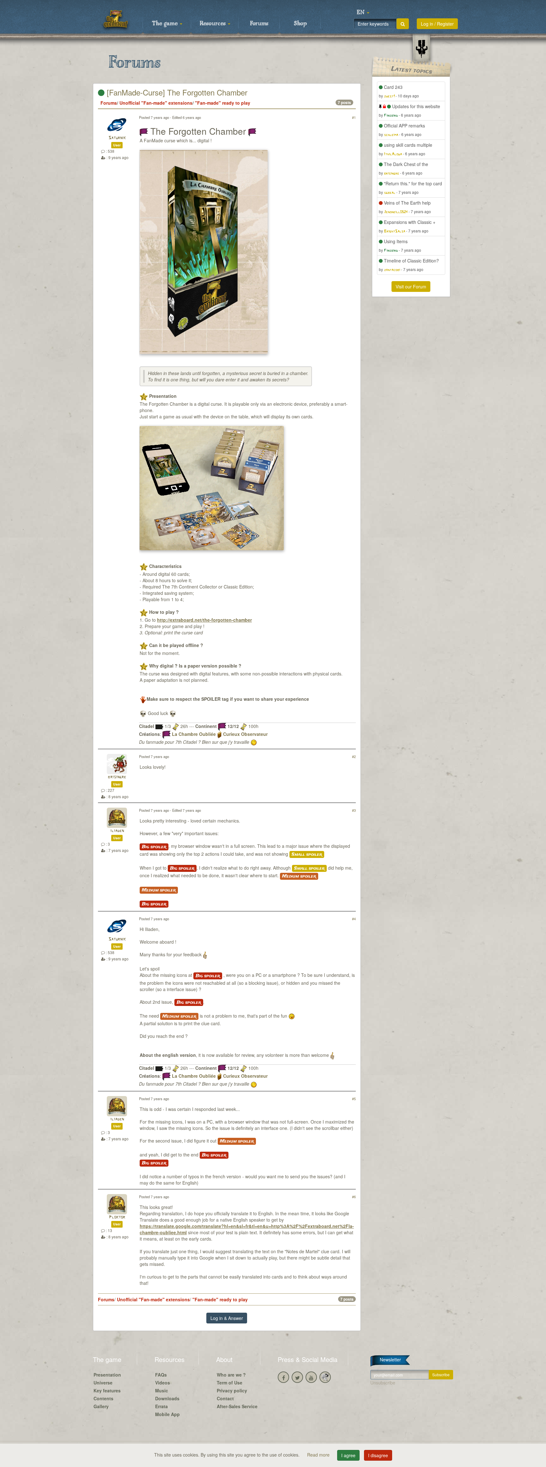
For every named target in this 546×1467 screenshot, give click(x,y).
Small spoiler (307, 854)
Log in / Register (437, 24)
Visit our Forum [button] (411, 286)
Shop (300, 23)
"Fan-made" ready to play (222, 103)
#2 (354, 756)
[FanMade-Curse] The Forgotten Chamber (176, 92)
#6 (354, 1196)
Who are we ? (231, 1374)
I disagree (378, 1455)
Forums (259, 23)
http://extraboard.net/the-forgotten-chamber (204, 620)
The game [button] (165, 23)
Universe (103, 1382)
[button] (363, 13)
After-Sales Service (237, 1406)
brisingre (117, 777)
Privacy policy (232, 1390)
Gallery (101, 1406)
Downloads (167, 1398)
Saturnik (117, 138)
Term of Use (229, 1382)
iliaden (117, 831)
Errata (161, 1406)
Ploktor (117, 1217)
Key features (107, 1390)
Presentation (107, 1374)
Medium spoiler (299, 876)
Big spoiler (154, 847)
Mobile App (167, 1414)
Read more (319, 1455)
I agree (348, 1455)
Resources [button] (213, 23)
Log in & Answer (226, 1318)
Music (161, 1390)
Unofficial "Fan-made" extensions (155, 103)
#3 (354, 810)
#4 (354, 918)
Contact (225, 1398)
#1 (354, 117)
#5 (354, 1098)
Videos (162, 1382)
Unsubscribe (382, 1382)
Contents (103, 1398)
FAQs (161, 1374)
